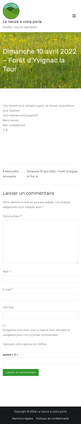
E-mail (8, 289)
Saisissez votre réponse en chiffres (25, 344)
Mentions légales (22, 418)
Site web (8, 307)
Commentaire (12, 216)
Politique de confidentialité (52, 418)
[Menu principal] (74, 16)
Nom (7, 271)
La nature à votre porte (22, 22)
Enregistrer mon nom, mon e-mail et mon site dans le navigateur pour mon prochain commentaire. (36, 333)
